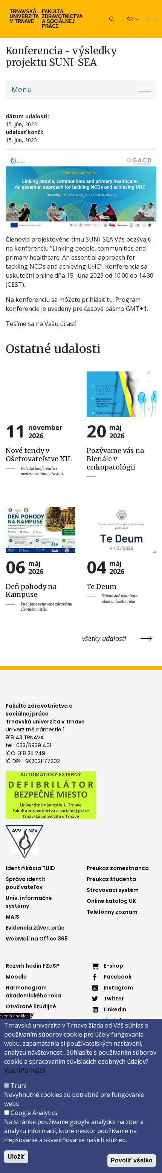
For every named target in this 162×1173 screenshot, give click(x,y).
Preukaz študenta (111, 879)
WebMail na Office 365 (37, 938)
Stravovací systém (113, 890)
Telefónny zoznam (112, 912)
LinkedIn (115, 1009)
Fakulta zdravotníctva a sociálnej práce (61, 19)
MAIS (12, 917)
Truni (18, 1085)
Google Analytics (34, 1113)
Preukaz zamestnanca (118, 868)
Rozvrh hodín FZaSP (33, 966)
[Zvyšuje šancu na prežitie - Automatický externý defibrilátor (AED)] (51, 794)
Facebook (117, 976)
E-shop (113, 966)
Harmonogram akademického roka (33, 991)
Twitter (114, 998)
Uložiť (16, 1156)
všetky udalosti (104, 638)
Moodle (16, 976)
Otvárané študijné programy (31, 1010)
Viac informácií (24, 1070)
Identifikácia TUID (30, 868)
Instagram (118, 987)
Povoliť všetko (132, 1160)
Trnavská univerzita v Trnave (23, 16)
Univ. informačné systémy (29, 902)
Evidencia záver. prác (35, 927)
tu (110, 299)
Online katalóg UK (111, 901)
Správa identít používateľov (26, 883)
